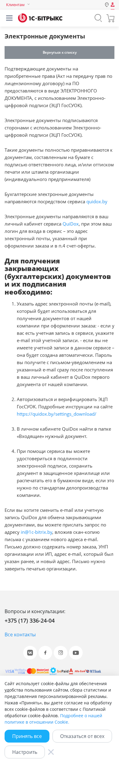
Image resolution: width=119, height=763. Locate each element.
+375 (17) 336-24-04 (30, 620)
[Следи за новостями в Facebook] (45, 653)
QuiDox (71, 224)
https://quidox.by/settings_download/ (56, 414)
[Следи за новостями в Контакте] (30, 653)
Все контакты (20, 634)
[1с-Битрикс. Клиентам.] (40, 18)
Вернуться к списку (59, 52)
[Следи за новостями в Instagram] (60, 653)
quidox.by (96, 201)
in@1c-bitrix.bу (36, 532)
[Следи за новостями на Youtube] (76, 653)
